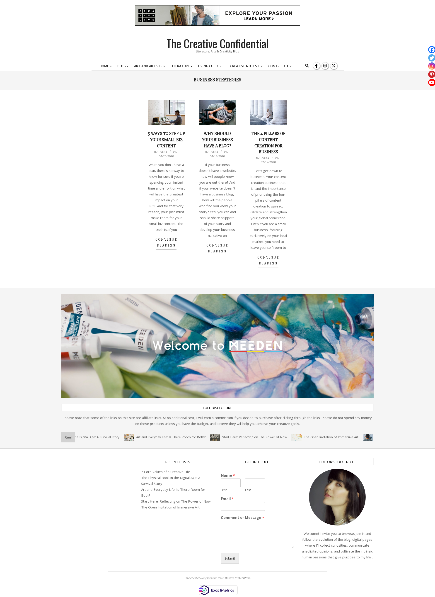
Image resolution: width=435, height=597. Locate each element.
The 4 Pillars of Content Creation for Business (268, 143)
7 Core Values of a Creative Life (165, 471)
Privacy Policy (192, 578)
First (224, 490)
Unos (221, 578)
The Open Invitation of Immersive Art (318, 437)
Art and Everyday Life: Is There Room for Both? (158, 437)
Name (228, 475)
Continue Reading (166, 242)
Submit (230, 558)
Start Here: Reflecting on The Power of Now (242, 437)
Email (227, 498)
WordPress (244, 578)
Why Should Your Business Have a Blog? (217, 139)
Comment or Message (242, 517)
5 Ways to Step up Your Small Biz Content (166, 139)
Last (248, 490)
